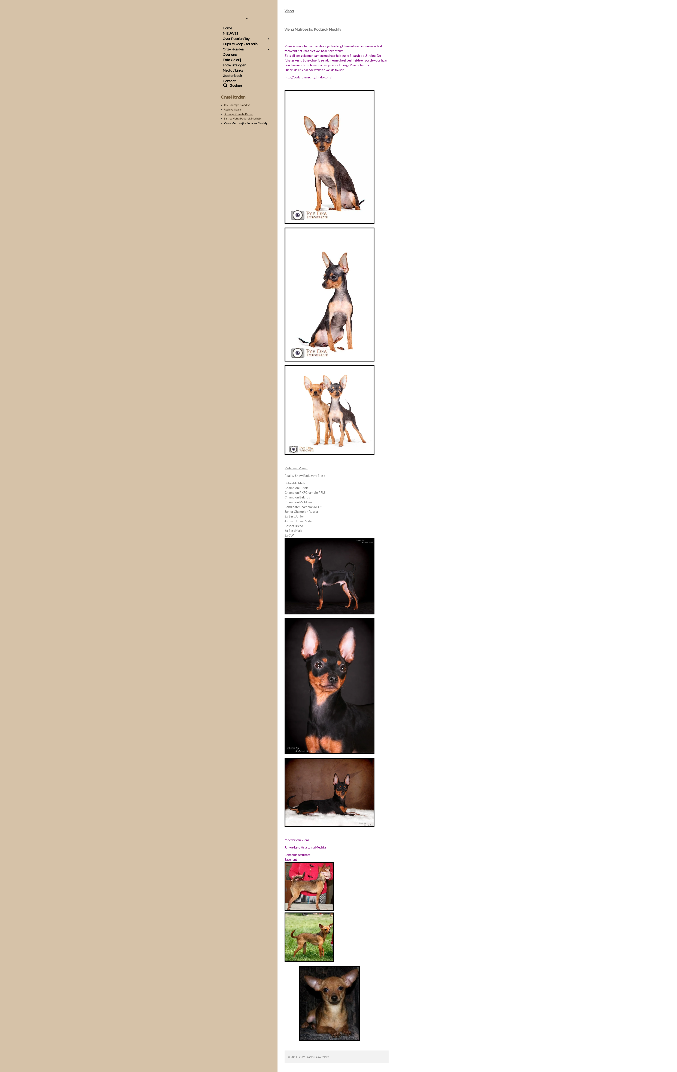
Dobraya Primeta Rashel (238, 114)
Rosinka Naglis (233, 109)
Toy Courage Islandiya (237, 104)
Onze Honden (233, 97)
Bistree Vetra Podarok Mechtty (242, 118)
